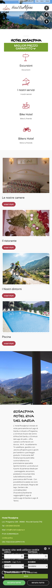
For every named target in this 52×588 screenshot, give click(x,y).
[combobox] (45, 548)
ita (37, 1)
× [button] (49, 549)
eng (47, 1)
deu (42, 1)
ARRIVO (7, 552)
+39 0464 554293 (26, 1)
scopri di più (9, 204)
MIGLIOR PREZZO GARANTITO (26, 47)
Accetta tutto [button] (14, 583)
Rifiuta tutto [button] (38, 583)
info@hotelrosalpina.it (15, 530)
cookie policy (7, 538)
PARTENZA (32, 552)
